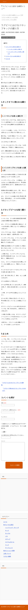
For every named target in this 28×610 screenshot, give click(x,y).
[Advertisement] (14, 495)
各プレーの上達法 (8, 524)
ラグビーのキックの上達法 (8, 37)
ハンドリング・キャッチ (12, 527)
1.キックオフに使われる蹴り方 (13, 46)
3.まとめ (8, 58)
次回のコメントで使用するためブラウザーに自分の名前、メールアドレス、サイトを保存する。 (13, 426)
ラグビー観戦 (7, 556)
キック (7, 530)
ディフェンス (9, 547)
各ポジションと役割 (9, 550)
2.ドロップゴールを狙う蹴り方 (13, 56)
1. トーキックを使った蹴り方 (15, 49)
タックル (7, 533)
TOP (12, 15)
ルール (5, 522)
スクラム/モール (9, 542)
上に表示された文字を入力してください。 (13, 435)
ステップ (7, 539)
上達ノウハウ (7, 553)
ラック (7, 545)
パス (6, 536)
